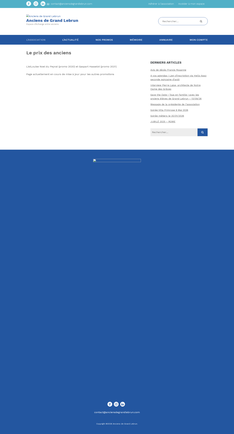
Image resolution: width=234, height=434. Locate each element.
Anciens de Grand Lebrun (52, 20)
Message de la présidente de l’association (175, 104)
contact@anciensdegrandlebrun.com (71, 3)
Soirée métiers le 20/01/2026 (167, 115)
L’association (35, 39)
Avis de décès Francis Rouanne (168, 70)
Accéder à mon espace (191, 3)
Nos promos (104, 39)
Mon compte (199, 39)
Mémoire (136, 39)
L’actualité (70, 39)
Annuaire (166, 39)
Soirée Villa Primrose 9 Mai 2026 (169, 110)
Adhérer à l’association (161, 3)
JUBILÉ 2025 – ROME (162, 121)
